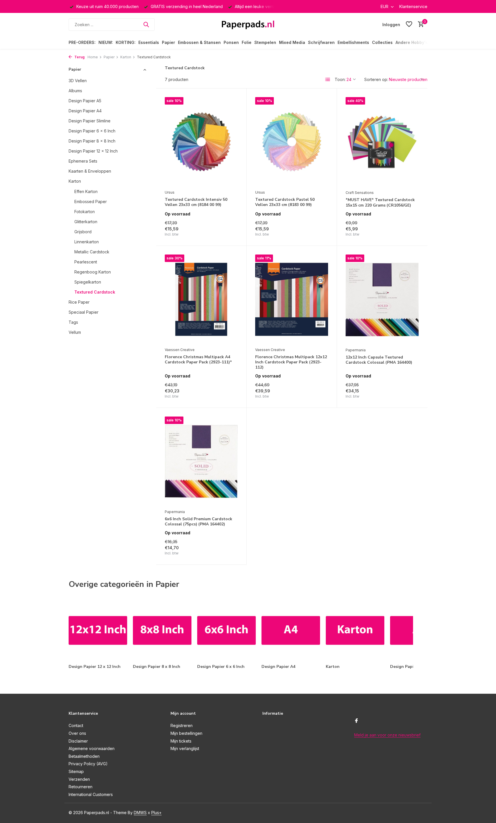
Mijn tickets (180, 741)
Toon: (340, 79)
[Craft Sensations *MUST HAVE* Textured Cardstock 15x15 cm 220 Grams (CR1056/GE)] (382, 142)
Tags (73, 321)
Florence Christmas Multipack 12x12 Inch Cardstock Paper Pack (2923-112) (291, 362)
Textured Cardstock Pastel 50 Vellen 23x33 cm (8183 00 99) (285, 202)
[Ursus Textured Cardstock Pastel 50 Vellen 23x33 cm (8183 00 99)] (291, 142)
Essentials (148, 42)
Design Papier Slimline (90, 120)
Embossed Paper (90, 201)
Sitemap (76, 771)
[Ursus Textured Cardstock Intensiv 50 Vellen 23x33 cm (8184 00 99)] (201, 142)
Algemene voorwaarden (92, 748)
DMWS (140, 812)
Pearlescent (85, 261)
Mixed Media (292, 42)
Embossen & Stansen (199, 42)
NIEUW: (105, 42)
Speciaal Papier (83, 311)
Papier (168, 42)
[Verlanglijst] (409, 24)
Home (93, 57)
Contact (76, 725)
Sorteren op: (376, 79)
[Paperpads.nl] (248, 24)
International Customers (91, 794)
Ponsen (231, 42)
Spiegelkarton (87, 281)
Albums (75, 90)
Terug (79, 57)
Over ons (77, 733)
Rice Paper (79, 301)
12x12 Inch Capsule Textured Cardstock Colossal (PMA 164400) (379, 360)
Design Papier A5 (85, 100)
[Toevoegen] (228, 231)
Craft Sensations (360, 192)
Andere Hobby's (412, 42)
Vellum (75, 331)
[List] (327, 79)
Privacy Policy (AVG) (88, 763)
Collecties (382, 42)
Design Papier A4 (85, 110)
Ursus (170, 192)
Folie (246, 42)
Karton (125, 57)
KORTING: (125, 42)
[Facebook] (356, 721)
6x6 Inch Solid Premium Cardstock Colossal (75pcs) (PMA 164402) (198, 521)
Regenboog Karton (92, 271)
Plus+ (156, 812)
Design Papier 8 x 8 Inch (92, 140)
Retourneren (80, 786)
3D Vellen (78, 80)
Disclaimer (78, 741)
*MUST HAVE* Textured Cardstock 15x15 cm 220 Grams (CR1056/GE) (380, 202)
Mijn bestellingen (186, 733)
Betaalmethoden (84, 756)
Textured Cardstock (94, 291)
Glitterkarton (85, 221)
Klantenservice (413, 6)
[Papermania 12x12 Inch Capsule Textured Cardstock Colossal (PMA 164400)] (382, 299)
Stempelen (265, 42)
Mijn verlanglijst (184, 748)
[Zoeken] (146, 24)
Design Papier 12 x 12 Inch (93, 150)
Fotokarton (84, 211)
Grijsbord (83, 231)
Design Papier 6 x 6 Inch (92, 130)
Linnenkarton (86, 241)
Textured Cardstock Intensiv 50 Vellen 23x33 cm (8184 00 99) (196, 202)
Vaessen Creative (180, 350)
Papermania (356, 350)
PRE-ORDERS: (82, 42)
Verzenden (79, 779)
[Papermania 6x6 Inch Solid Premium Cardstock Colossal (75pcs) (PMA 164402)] (201, 461)
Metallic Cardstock (91, 251)
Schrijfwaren (321, 42)
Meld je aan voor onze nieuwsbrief (387, 735)
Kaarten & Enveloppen (90, 170)
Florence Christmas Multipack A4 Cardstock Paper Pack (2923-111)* (198, 359)
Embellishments (353, 42)
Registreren (181, 725)
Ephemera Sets (83, 160)
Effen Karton (86, 191)
